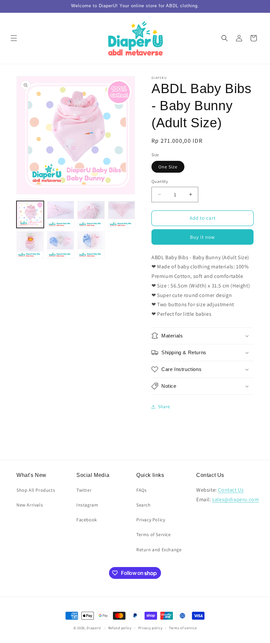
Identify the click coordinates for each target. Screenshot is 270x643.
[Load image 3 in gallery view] (91, 214)
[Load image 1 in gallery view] (30, 214)
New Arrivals (29, 505)
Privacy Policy (150, 520)
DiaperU (94, 628)
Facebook (86, 520)
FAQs (141, 490)
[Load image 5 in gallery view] (30, 245)
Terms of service (183, 628)
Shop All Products (35, 490)
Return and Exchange (158, 550)
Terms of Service (153, 534)
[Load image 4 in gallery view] (121, 214)
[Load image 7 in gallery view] (91, 245)
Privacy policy (150, 628)
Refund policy (120, 628)
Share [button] (164, 406)
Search (143, 505)
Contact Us (231, 489)
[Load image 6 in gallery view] (60, 245)
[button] (14, 38)
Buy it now (202, 237)
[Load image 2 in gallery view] (60, 214)
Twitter (84, 490)
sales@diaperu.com (235, 499)
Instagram (87, 505)
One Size (167, 167)
